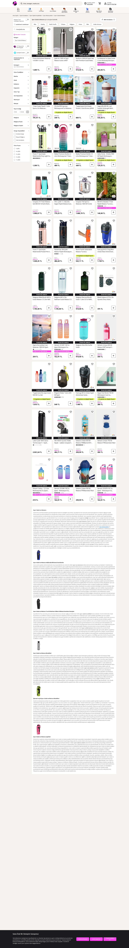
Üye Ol (109, 4)
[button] (40, 53)
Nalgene (72, 24)
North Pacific (52, 24)
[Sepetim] (99, 3)
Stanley (43, 24)
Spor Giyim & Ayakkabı (36, 15)
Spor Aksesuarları (48, 15)
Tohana (63, 24)
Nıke (87, 24)
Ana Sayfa (15, 15)
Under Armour (97, 24)
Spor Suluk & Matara (59, 15)
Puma (80, 24)
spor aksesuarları (104, 527)
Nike (35, 24)
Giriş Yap (113, 4)
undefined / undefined (22, 24)
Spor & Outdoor (24, 15)
